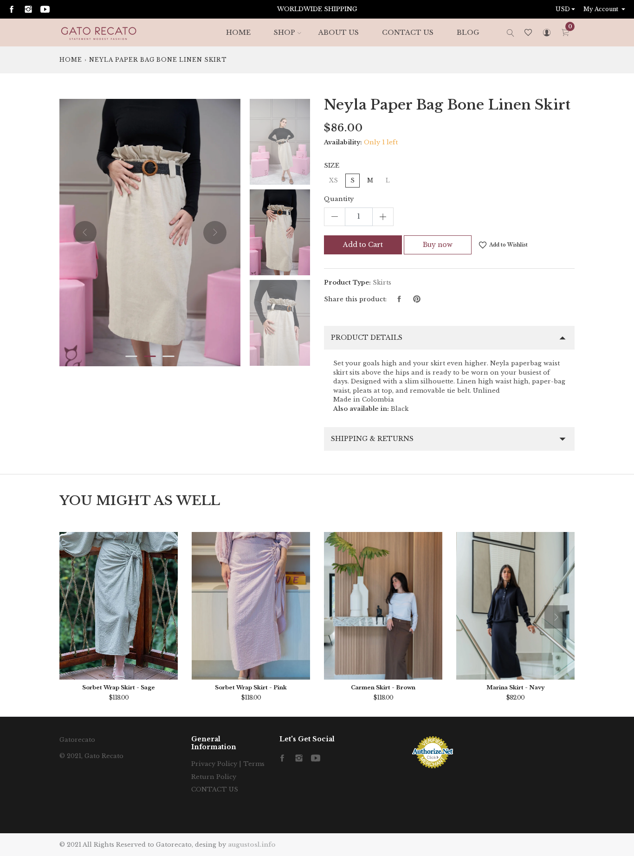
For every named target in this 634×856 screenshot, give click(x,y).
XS (333, 180)
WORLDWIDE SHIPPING (317, 9)
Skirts (382, 282)
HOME (238, 32)
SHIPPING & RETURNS (372, 438)
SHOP (284, 32)
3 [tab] (168, 356)
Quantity (339, 199)
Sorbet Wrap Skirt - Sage (118, 687)
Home (70, 59)
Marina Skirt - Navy (515, 687)
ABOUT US (338, 32)
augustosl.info (252, 845)
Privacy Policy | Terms (228, 764)
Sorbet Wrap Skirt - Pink (251, 687)
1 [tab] (131, 356)
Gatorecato (77, 740)
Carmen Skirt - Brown (383, 687)
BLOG (468, 32)
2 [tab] (150, 356)
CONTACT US (407, 32)
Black (399, 409)
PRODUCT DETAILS (366, 337)
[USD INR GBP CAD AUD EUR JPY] (566, 9)
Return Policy (213, 777)
